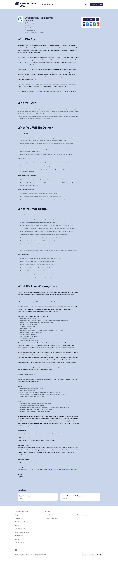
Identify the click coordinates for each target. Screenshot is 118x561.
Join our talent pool (46, 4)
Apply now (89, 19)
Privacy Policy (19, 535)
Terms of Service (20, 529)
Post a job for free (96, 4)
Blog (16, 515)
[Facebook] (87, 24)
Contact (17, 539)
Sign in (86, 4)
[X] (84, 24)
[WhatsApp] (94, 24)
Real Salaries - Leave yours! (23, 522)
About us (17, 525)
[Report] (97, 19)
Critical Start (29, 20)
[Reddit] (98, 24)
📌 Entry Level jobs (81, 515)
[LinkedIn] (91, 24)
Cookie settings (20, 542)
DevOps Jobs (19, 518)
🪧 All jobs (48, 515)
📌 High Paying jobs (51, 518)
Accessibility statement (22, 532)
